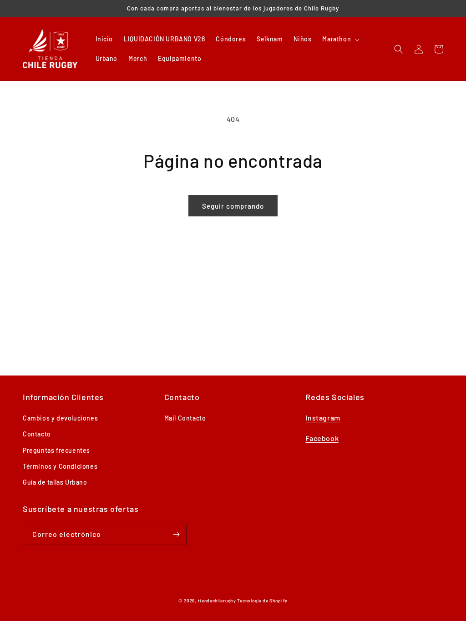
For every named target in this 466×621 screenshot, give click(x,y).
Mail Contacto (185, 418)
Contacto (37, 434)
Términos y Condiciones (60, 466)
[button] (340, 39)
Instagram (322, 417)
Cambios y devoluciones (60, 418)
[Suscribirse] (176, 534)
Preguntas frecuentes (56, 450)
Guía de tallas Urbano (55, 482)
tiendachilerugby (217, 600)
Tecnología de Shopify (262, 600)
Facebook (322, 438)
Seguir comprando (233, 206)
